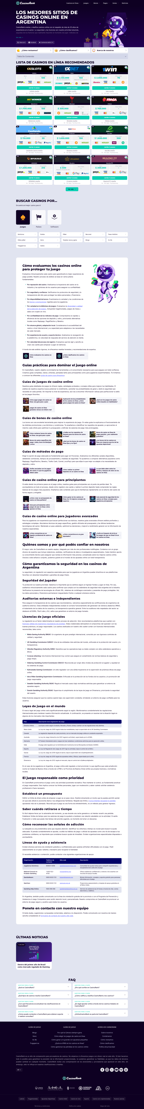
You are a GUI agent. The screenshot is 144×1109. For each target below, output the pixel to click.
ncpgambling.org (65, 871)
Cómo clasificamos (107, 1043)
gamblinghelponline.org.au (68, 889)
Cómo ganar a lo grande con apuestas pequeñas (70, 1040)
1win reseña (110, 91)
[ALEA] (55, 1088)
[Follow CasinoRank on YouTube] (116, 1070)
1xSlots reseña (34, 91)
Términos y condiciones (42, 1106)
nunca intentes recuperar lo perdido (102, 801)
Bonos (96, 3)
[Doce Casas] (71, 1088)
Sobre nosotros (107, 1033)
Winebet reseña (72, 121)
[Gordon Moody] (85, 1088)
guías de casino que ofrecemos (52, 375)
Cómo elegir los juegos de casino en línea (69, 1036)
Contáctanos (107, 1036)
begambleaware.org (66, 877)
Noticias (125, 3)
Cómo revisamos (107, 1040)
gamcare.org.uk (65, 883)
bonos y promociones (38, 302)
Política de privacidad (107, 1047)
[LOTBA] (39, 1088)
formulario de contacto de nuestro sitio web (56, 916)
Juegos (86, 3)
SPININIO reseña (34, 181)
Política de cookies (75, 1106)
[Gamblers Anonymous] (98, 1088)
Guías (115, 3)
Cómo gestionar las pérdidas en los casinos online (69, 1047)
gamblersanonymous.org (68, 866)
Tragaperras (34, 1043)
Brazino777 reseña (110, 181)
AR (18, 1070)
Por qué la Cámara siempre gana (69, 1033)
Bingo (34, 1033)
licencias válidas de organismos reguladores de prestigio (43, 624)
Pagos (105, 3)
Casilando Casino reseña (34, 150)
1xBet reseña (72, 91)
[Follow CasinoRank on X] (112, 1070)
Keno (35, 1036)
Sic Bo (34, 1040)
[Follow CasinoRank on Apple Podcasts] (126, 1070)
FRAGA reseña (109, 121)
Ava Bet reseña (110, 150)
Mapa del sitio (105, 1106)
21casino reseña (72, 181)
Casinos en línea (72, 3)
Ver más (71, 189)
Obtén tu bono (34, 88)
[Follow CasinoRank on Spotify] (121, 1070)
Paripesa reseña (72, 150)
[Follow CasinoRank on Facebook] (102, 1070)
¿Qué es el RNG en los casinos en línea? (69, 1043)
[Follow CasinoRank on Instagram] (107, 1070)
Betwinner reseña (34, 121)
